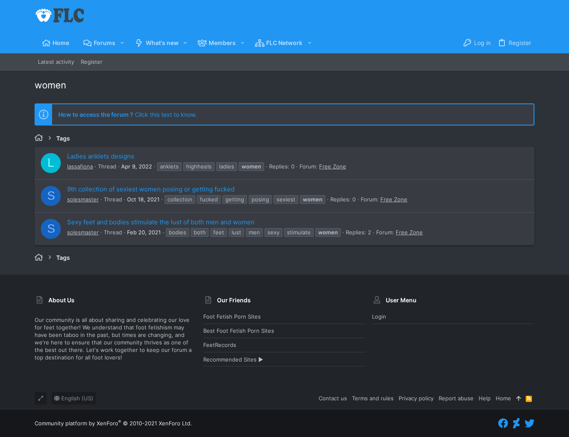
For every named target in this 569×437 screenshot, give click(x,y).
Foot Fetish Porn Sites (232, 316)
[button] (121, 43)
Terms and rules (373, 398)
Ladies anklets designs (100, 156)
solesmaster (83, 199)
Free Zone (332, 166)
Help (485, 398)
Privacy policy (416, 398)
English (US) (76, 398)
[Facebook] (503, 423)
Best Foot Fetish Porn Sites (238, 330)
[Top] (518, 398)
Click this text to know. (127, 114)
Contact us (333, 398)
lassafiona (80, 166)
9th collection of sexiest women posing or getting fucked (151, 189)
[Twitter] (529, 423)
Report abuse (456, 398)
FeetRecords (219, 345)
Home (503, 398)
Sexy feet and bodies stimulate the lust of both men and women (161, 222)
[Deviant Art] (516, 423)
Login (379, 316)
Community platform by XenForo (113, 423)
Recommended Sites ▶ (233, 359)
